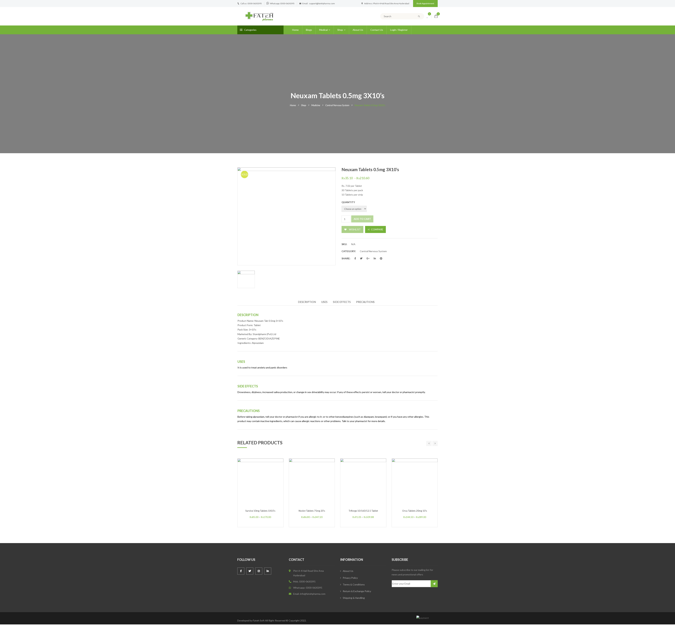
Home (295, 29)
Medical (323, 29)
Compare (377, 229)
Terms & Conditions (354, 584)
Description (307, 301)
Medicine (315, 105)
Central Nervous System (337, 105)
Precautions (365, 301)
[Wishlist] (427, 16)
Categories (250, 29)
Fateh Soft (259, 620)
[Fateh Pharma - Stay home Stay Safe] (259, 15)
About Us (358, 29)
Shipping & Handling (354, 597)
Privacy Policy (350, 577)
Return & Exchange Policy (357, 591)
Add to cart (362, 218)
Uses (324, 301)
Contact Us (376, 29)
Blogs (309, 29)
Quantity (348, 202)
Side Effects (342, 301)
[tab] (308, 302)
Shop (340, 29)
